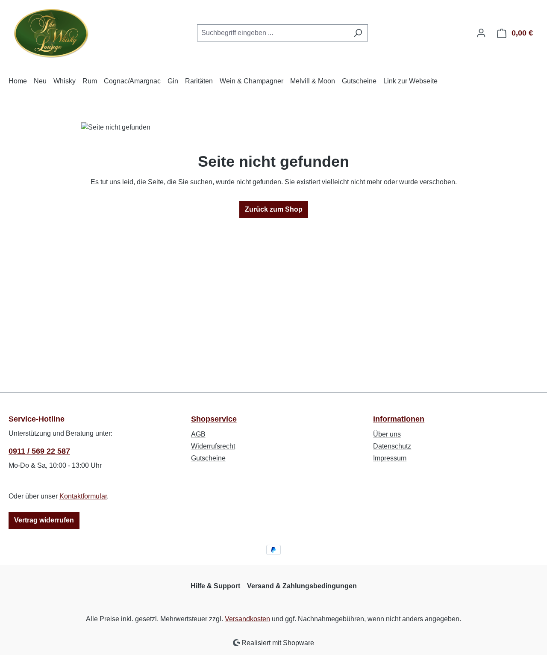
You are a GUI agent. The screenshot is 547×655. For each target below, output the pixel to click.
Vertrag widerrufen (44, 520)
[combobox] (272, 32)
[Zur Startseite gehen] (51, 31)
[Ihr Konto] (481, 32)
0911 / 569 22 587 (39, 451)
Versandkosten (247, 619)
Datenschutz (392, 446)
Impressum (389, 458)
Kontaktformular (83, 496)
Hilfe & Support (215, 586)
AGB (198, 434)
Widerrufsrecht (213, 446)
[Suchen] (358, 32)
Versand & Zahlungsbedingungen (302, 586)
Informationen (398, 419)
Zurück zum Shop (274, 209)
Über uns (387, 434)
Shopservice (214, 419)
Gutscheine (208, 458)
